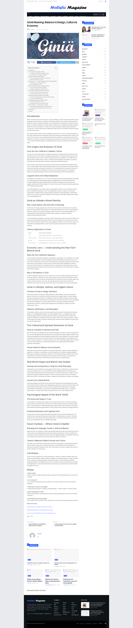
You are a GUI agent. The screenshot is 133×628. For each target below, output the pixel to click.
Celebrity (84, 57)
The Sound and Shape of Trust (37, 101)
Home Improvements (87, 78)
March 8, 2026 (72, 584)
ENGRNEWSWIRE (49, 584)
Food (76, 16)
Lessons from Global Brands (37, 98)
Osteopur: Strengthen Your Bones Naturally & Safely (98, 35)
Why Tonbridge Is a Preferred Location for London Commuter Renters (87, 147)
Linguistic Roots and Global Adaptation (39, 74)
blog (47, 29)
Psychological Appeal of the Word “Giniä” (38, 100)
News (83, 83)
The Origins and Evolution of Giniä (36, 71)
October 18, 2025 (95, 38)
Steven (32, 29)
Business (53, 16)
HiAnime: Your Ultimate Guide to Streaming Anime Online (52, 581)
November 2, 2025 (40, 29)
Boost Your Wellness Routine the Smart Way (100, 146)
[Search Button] (103, 14)
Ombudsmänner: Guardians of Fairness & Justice (39, 507)
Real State (85, 86)
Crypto (84, 59)
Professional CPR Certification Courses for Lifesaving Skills (70, 581)
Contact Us (55, 1)
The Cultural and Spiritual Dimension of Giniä (39, 90)
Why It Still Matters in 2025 (36, 84)
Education (85, 62)
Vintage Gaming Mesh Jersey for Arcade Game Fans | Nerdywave (87, 133)
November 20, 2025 (96, 30)
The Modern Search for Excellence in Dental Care (38, 563)
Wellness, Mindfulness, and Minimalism (39, 89)
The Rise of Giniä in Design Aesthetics (39, 87)
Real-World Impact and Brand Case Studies (39, 95)
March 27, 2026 (37, 564)
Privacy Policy (49, 1)
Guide (83, 72)
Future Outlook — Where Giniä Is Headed (38, 105)
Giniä (31, 516)
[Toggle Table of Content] (55, 68)
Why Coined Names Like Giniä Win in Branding (40, 78)
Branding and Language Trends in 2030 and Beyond (42, 106)
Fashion (65, 16)
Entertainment (45, 16)
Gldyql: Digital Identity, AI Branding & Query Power (40, 510)
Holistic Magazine (33, 623)
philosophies (62, 133)
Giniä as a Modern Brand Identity (36, 76)
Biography (84, 49)
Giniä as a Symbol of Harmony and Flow (39, 92)
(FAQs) (30, 111)
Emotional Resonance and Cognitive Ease (39, 103)
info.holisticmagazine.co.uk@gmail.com (42, 613)
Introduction (31, 70)
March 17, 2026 (35, 583)
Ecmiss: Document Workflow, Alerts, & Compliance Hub (41, 513)
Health (71, 16)
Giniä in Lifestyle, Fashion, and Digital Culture (39, 86)
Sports (84, 88)
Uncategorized (86, 99)
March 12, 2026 (57, 584)
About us (44, 1)
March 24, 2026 (63, 566)
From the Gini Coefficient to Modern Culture (40, 73)
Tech (83, 91)
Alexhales (30, 564)
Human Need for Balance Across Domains (39, 93)
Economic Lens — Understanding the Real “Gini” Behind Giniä (43, 81)
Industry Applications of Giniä (37, 79)
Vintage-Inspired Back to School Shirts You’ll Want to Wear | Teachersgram (100, 119)
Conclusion (31, 109)
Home (40, 1)
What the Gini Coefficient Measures (38, 82)
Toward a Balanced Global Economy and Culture (41, 108)
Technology (85, 94)
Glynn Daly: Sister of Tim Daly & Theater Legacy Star (98, 27)
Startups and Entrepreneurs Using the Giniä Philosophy (42, 97)
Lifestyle (36, 16)
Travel (59, 16)
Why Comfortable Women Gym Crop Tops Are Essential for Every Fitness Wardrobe (87, 119)
